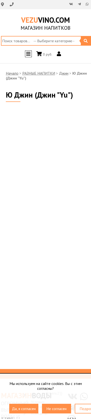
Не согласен (56, 406)
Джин (63, 73)
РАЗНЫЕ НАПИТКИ (38, 73)
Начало (12, 73)
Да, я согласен (24, 406)
